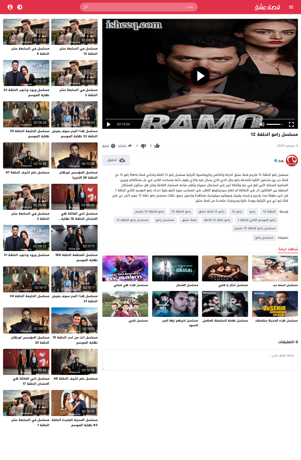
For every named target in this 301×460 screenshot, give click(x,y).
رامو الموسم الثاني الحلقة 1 (257, 220)
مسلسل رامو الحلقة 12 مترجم (255, 228)
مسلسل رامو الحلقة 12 (132, 220)
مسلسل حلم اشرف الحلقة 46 (76, 378)
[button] (86, 7)
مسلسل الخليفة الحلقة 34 (29, 296)
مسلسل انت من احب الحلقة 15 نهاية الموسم (75, 340)
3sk (281, 161)
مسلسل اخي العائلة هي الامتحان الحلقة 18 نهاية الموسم (79, 219)
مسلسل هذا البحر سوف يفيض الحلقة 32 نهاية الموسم (75, 133)
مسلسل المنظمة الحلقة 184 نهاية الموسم (76, 257)
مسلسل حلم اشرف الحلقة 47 (27, 172)
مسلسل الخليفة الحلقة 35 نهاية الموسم (29, 133)
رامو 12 (237, 211)
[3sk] (292, 165)
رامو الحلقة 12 (181, 211)
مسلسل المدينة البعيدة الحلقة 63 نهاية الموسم (74, 422)
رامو (252, 211)
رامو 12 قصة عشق (211, 211)
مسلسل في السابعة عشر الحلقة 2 (30, 216)
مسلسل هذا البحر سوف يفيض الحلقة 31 (75, 298)
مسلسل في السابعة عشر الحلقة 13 (78, 51)
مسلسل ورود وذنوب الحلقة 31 (26, 255)
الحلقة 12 (269, 211)
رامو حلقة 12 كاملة (217, 220)
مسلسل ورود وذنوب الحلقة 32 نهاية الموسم (26, 92)
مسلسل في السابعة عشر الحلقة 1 (30, 422)
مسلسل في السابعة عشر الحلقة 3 (78, 92)
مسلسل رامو (165, 220)
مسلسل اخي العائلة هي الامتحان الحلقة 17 (31, 381)
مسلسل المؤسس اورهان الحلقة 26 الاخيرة (78, 175)
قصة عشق (189, 220)
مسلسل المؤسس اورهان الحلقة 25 (30, 340)
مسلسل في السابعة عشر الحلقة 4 (30, 51)
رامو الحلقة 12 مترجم (149, 211)
